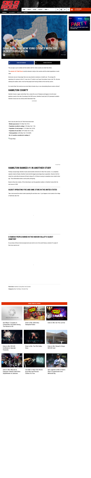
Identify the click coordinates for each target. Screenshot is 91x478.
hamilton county (18, 286)
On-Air (29, 9)
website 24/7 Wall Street (16, 71)
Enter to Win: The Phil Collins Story (33, 347)
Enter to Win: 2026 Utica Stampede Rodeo (32, 323)
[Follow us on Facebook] (65, 9)
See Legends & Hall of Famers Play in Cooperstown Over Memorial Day (56, 371)
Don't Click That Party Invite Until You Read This (79, 28)
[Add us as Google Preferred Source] (61, 9)
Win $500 (26, 12)
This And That (25, 289)
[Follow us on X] (68, 9)
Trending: (4, 12)
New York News (17, 289)
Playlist (40, 9)
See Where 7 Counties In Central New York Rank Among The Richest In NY (11, 324)
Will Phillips (8, 54)
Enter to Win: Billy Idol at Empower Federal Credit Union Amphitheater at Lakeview (11, 371)
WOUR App (19, 12)
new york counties (26, 286)
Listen (34, 9)
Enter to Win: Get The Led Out (56, 323)
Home (24, 9)
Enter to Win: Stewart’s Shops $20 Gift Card (56, 347)
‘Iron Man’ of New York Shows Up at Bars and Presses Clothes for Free (34, 371)
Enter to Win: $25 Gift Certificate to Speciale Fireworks (9, 348)
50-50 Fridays (12, 12)
